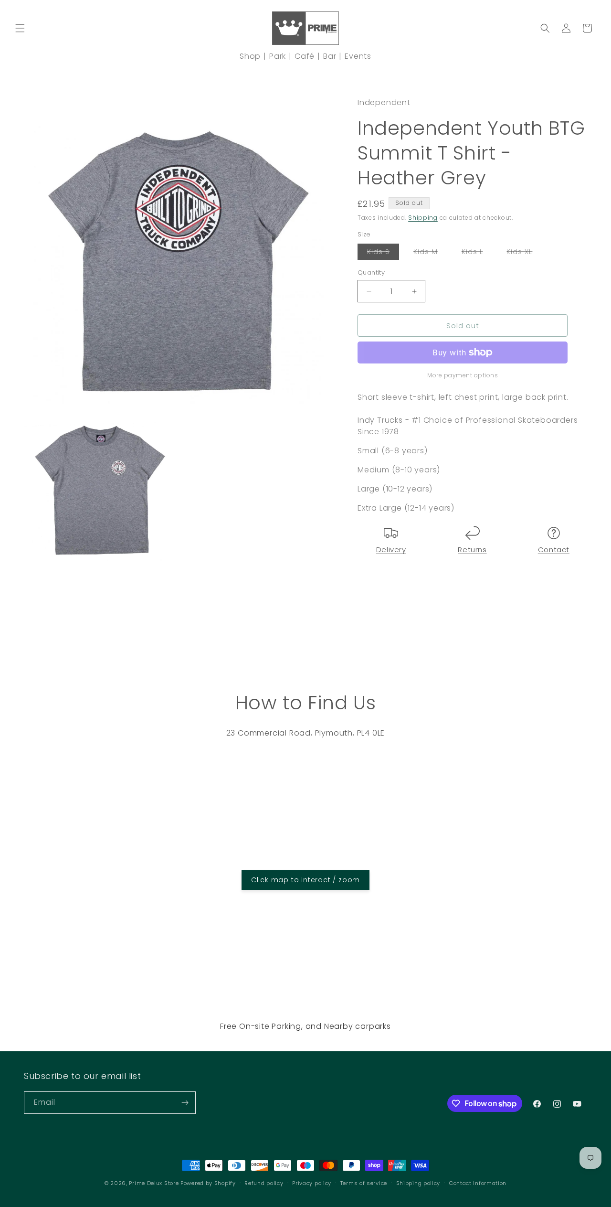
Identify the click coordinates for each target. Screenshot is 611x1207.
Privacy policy (311, 1183)
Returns (472, 550)
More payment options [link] (462, 375)
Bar (329, 56)
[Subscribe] (184, 1102)
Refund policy (263, 1183)
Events (358, 56)
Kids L (477, 253)
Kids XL (524, 253)
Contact (553, 550)
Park (277, 56)
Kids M (430, 253)
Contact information (477, 1183)
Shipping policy (418, 1183)
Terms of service (363, 1183)
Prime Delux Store (154, 1183)
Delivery (391, 550)
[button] (20, 28)
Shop (250, 56)
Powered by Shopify (208, 1183)
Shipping (423, 218)
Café (305, 56)
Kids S (383, 253)
